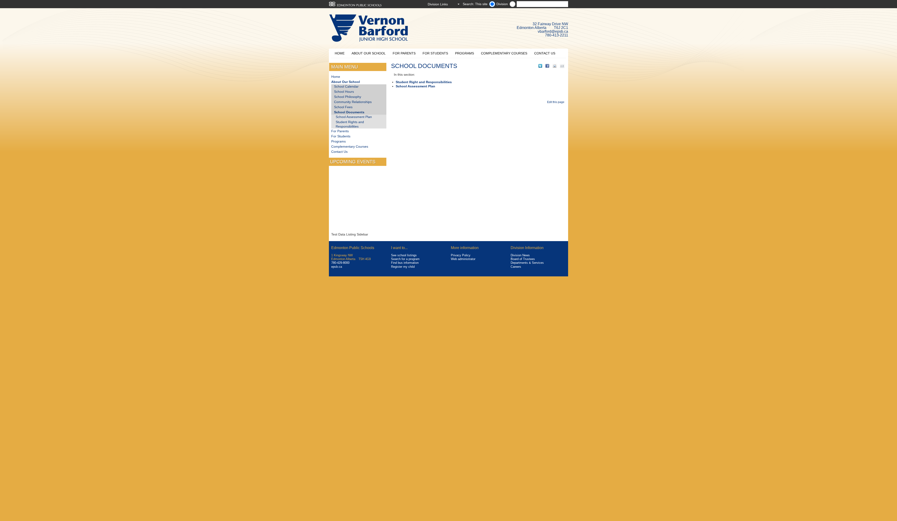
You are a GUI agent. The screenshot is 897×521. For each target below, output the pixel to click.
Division (502, 4)
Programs (464, 53)
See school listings (404, 255)
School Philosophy (347, 97)
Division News (520, 255)
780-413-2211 (556, 35)
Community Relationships (353, 102)
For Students (435, 53)
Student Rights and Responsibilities (350, 124)
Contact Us (544, 53)
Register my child (403, 266)
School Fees (343, 107)
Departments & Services (527, 262)
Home (340, 53)
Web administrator (463, 259)
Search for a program (405, 259)
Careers (516, 266)
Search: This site (475, 4)
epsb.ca (336, 266)
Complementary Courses (504, 53)
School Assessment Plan (415, 86)
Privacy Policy (460, 255)
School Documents (349, 112)
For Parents (404, 53)
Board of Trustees (523, 259)
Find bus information (405, 262)
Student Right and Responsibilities (424, 82)
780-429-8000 (340, 262)
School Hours (344, 91)
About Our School (369, 53)
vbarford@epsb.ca (553, 31)
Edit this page (556, 102)
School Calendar (346, 86)
